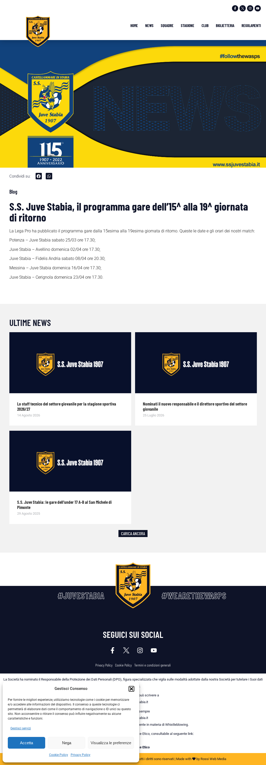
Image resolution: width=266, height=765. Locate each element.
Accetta (26, 743)
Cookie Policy (58, 755)
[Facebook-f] (235, 8)
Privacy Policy (80, 755)
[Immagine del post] (70, 362)
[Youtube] (258, 8)
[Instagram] (250, 8)
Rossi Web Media (213, 759)
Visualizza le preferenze (111, 743)
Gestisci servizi (20, 728)
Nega (66, 743)
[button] (131, 688)
